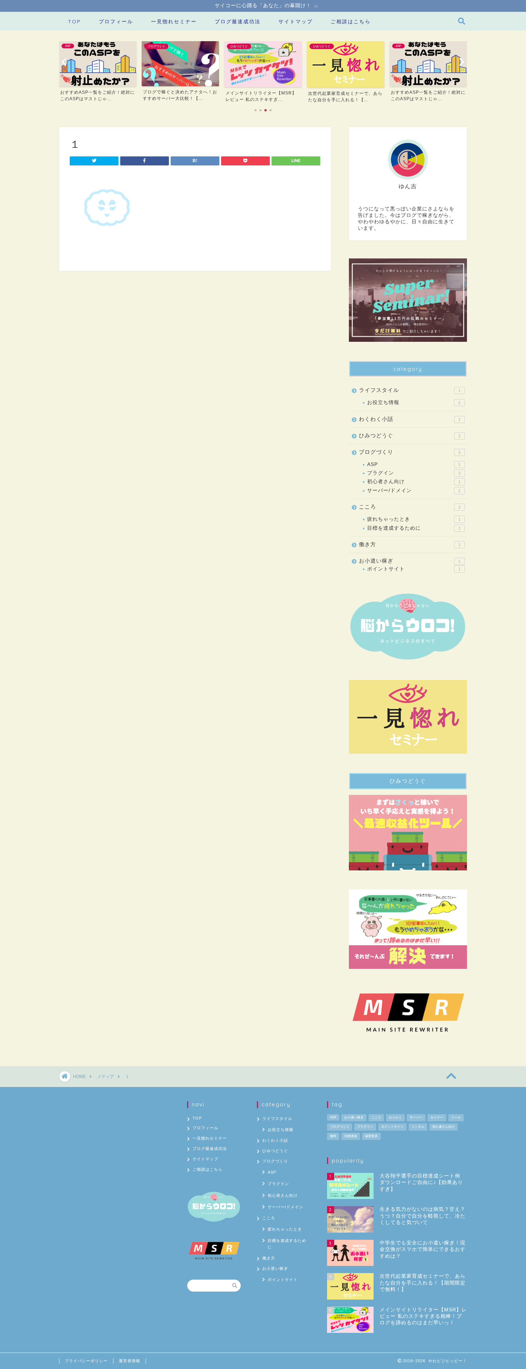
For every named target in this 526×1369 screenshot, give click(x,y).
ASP (414, 464)
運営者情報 (129, 1361)
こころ (410, 507)
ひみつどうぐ (410, 435)
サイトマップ (295, 21)
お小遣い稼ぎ (410, 561)
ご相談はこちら (351, 21)
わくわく (395, 1117)
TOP (74, 21)
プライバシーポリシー (86, 1361)
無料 (333, 1136)
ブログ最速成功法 (237, 21)
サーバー (416, 1117)
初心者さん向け (414, 481)
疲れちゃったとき (414, 519)
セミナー (436, 1117)
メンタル (417, 1126)
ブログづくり (410, 452)
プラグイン (414, 473)
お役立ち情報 (414, 402)
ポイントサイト (414, 569)
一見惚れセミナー (174, 21)
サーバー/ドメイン (414, 490)
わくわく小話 (410, 419)
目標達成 (350, 1136)
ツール (456, 1117)
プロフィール (116, 21)
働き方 (410, 544)
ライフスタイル (410, 390)
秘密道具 (371, 1136)
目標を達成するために (414, 528)
